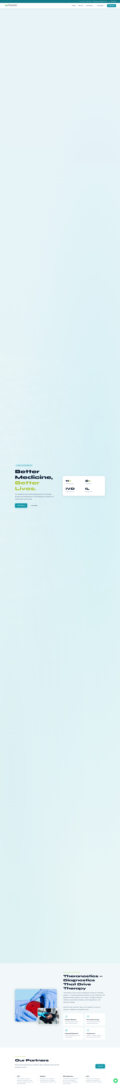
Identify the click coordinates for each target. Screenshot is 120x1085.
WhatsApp (113, 1)
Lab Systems (89, 5)
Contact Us (111, 5)
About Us (80, 5)
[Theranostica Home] (11, 6)
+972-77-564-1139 (86, 1)
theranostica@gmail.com (101, 1)
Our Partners (100, 5)
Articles (74, 5)
